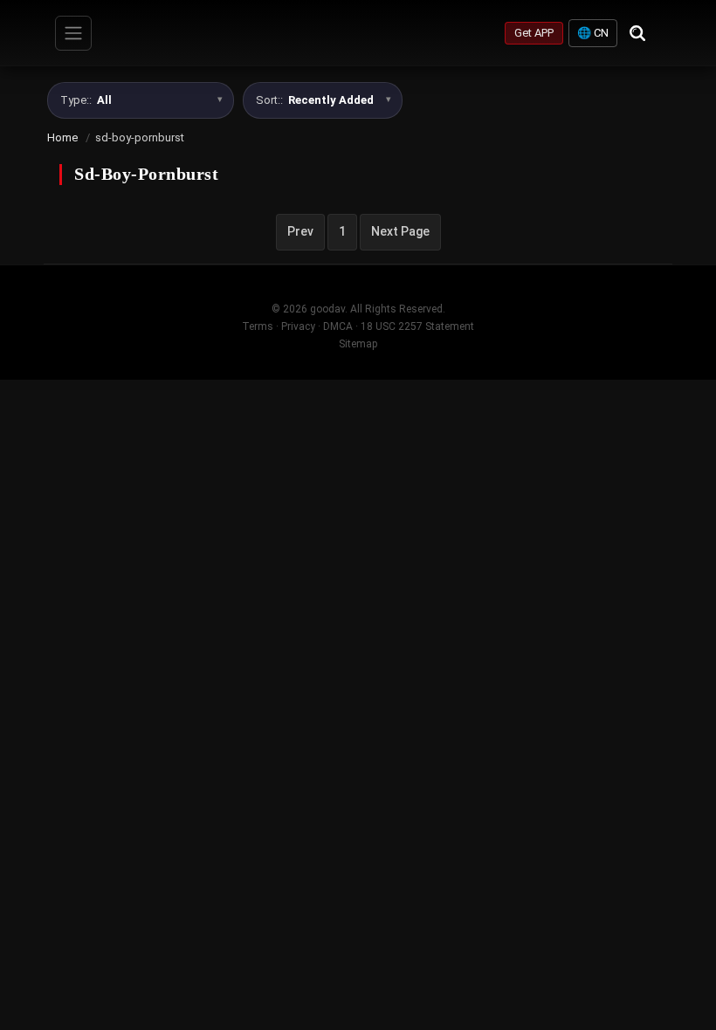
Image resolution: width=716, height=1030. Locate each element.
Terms (257, 326)
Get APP (534, 32)
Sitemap (358, 344)
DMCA (338, 326)
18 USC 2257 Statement (417, 326)
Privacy (298, 326)
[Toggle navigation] (73, 33)
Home (62, 137)
